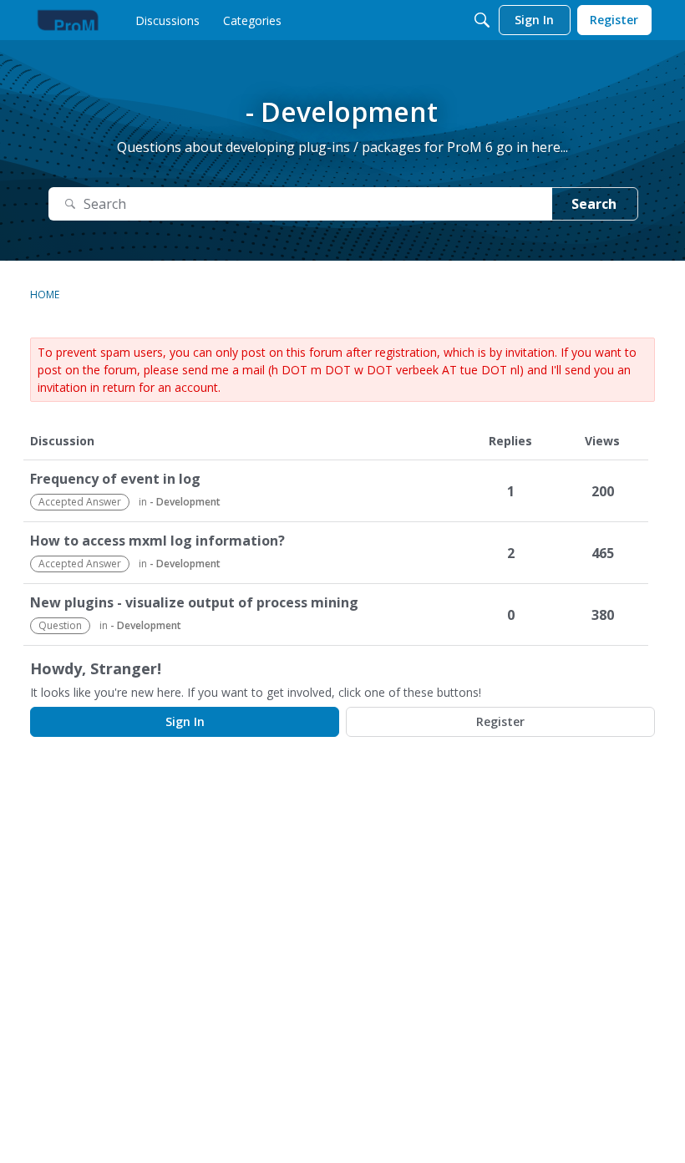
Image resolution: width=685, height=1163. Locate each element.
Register (500, 721)
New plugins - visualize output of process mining (194, 603)
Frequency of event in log (115, 479)
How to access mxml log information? (157, 541)
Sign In (185, 721)
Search (593, 204)
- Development (185, 502)
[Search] (482, 20)
